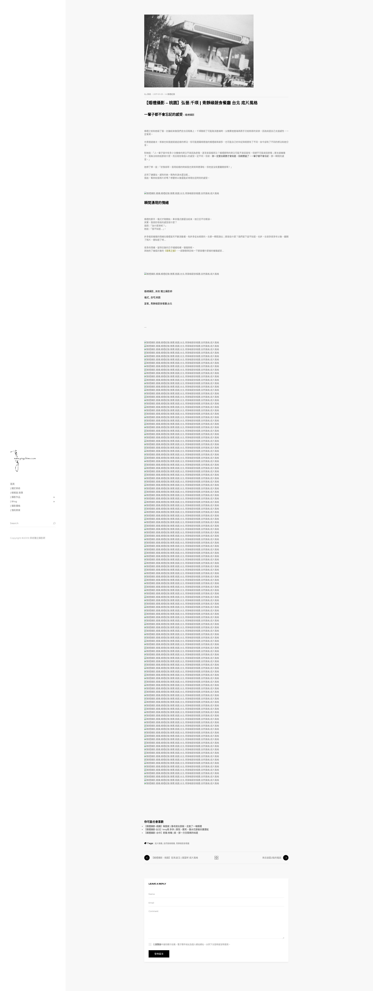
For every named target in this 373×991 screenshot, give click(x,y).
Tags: (150, 843)
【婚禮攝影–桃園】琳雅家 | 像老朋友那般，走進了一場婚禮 (173, 826)
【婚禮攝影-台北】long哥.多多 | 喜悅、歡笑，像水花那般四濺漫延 (176, 829)
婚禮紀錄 (171, 94)
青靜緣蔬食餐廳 (182, 843)
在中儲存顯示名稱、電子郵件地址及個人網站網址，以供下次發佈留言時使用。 (192, 944)
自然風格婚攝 (169, 843)
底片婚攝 (158, 843)
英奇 (149, 94)
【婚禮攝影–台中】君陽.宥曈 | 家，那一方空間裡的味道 (171, 833)
